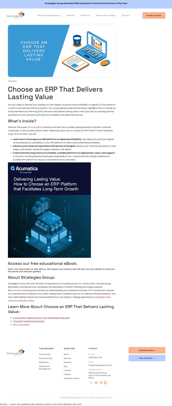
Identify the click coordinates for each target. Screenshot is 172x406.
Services (70, 15)
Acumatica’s (36, 127)
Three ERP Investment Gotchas (28, 321)
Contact (125, 15)
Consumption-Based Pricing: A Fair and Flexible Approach (41, 317)
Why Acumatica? (21, 324)
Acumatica (17, 290)
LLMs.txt (108, 397)
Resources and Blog (105, 15)
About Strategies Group (49, 15)
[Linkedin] (100, 382)
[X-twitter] (91, 382)
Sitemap (100, 397)
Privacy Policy (89, 397)
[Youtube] (96, 382)
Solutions (85, 15)
